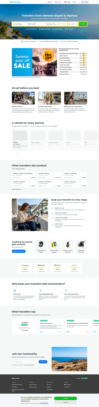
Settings (65, 402)
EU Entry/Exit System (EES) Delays (18, 390)
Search (83, 24)
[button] (44, 23)
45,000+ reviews (25, 271)
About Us (49, 384)
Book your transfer (18, 251)
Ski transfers (50, 389)
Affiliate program (33, 387)
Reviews (49, 387)
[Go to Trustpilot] (81, 378)
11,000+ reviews (57, 271)
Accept (66, 398)
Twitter (68, 387)
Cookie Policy (44, 403)
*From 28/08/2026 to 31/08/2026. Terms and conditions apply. (26, 77)
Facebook (68, 384)
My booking (85, 2)
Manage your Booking (17, 384)
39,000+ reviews (41, 271)
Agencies (49, 2)
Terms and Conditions (29, 364)
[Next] (16, 154)
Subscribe (43, 362)
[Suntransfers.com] (15, 2)
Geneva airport (19, 169)
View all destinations (16, 189)
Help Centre (57, 2)
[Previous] (13, 154)
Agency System (33, 384)
